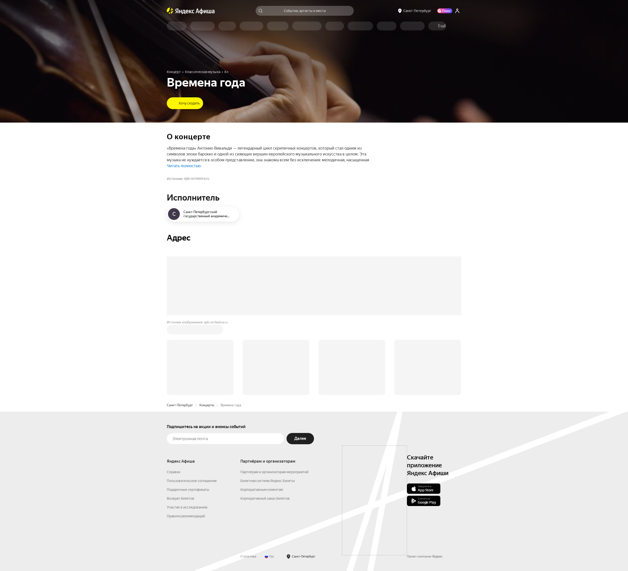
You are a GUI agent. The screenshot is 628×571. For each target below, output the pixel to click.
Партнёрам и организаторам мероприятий (274, 398)
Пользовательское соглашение (192, 406)
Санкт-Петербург (180, 331)
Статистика (248, 482)
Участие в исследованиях (187, 433)
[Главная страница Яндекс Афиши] (170, 11)
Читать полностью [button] (184, 166)
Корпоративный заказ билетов (265, 424)
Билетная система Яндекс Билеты (267, 406)
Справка (173, 398)
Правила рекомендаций (186, 442)
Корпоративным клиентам (261, 415)
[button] (442, 26)
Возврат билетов (180, 424)
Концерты (206, 331)
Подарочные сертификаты (188, 415)
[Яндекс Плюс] (444, 10)
